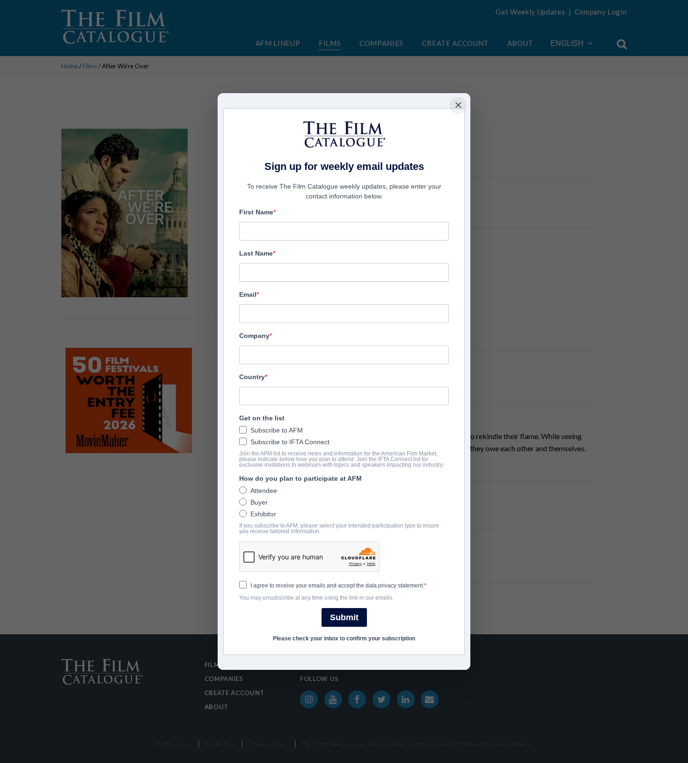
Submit (344, 617)
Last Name (256, 253)
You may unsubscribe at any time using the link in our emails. (316, 598)
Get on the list (262, 418)
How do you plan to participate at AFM (300, 478)
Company (254, 335)
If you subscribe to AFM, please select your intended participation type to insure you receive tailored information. (339, 528)
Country (252, 377)
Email (247, 294)
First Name (256, 212)
